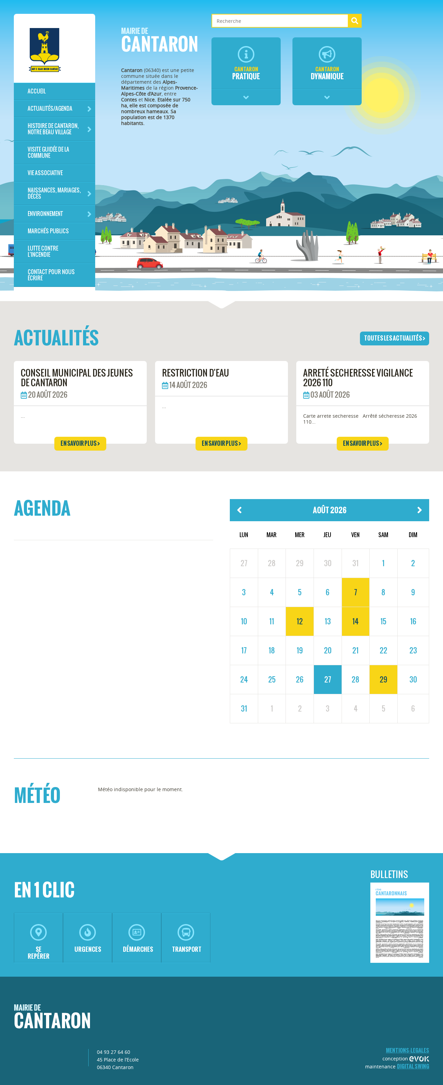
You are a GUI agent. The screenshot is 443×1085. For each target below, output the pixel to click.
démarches (138, 949)
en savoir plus (79, 443)
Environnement (45, 214)
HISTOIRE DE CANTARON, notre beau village (53, 129)
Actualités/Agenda (50, 108)
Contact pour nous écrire (51, 275)
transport (186, 949)
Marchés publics (48, 231)
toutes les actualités (393, 338)
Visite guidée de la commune (48, 152)
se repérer (38, 952)
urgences (87, 949)
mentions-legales (407, 1050)
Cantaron (159, 42)
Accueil (37, 91)
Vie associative (45, 173)
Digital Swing (413, 1066)
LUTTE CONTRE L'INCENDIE (43, 251)
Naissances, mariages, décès (54, 193)
